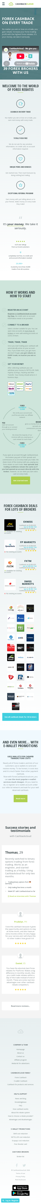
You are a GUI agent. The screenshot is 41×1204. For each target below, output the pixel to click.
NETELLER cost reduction (20, 1136)
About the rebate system (20, 1112)
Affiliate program (20, 1059)
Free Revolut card (20, 1143)
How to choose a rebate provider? (20, 1115)
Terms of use (20, 1172)
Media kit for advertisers (20, 1063)
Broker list (20, 1156)
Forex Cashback (20, 1077)
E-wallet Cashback (20, 1080)
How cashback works (20, 1108)
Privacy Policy (20, 1176)
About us (20, 1052)
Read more (20, 798)
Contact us (20, 1056)
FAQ (20, 1105)
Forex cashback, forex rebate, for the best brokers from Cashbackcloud (21, 3)
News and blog (20, 1098)
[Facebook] (16, 1164)
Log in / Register (11, 1200)
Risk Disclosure (20, 1179)
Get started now (20, 480)
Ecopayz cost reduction (20, 1140)
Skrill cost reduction (20, 1133)
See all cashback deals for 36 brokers (20, 717)
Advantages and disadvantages (20, 1119)
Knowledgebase (20, 1101)
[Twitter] (24, 1164)
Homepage (20, 1049)
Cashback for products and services (20, 1084)
